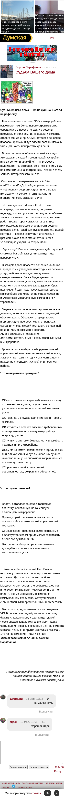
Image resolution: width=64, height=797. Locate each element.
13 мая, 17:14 (34, 698)
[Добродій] (3, 699)
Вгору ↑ (59, 771)
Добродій (16, 698)
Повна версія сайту (10, 783)
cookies (36, 793)
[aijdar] (3, 722)
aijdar (13, 722)
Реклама (32, 62)
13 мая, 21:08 (28, 722)
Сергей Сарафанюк (28, 67)
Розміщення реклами (32, 783)
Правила (58, 766)
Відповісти (46, 711)
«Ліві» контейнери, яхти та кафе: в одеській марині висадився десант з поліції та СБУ (15, 27)
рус (52, 37)
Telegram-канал (24, 787)
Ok (47, 793)
